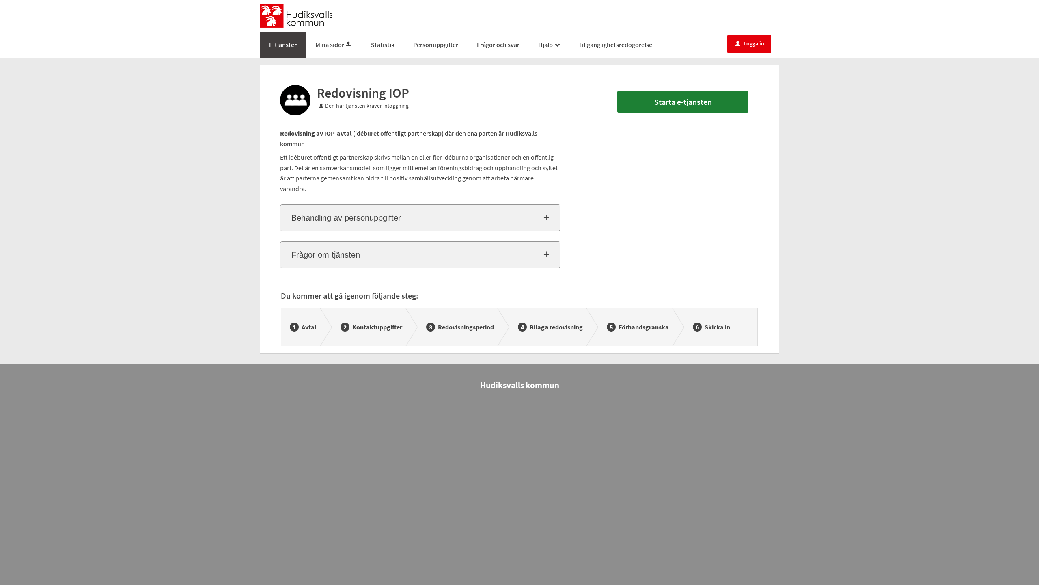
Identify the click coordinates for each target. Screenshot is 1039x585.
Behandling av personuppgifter (346, 217)
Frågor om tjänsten (325, 254)
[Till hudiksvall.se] (296, 15)
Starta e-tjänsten (683, 102)
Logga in (749, 43)
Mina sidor (329, 45)
